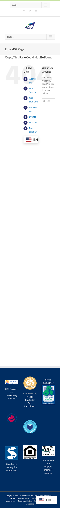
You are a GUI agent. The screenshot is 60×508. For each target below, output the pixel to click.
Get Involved (33, 100)
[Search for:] (48, 101)
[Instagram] (36, 11)
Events (32, 117)
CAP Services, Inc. (30, 395)
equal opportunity (32, 498)
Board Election (33, 130)
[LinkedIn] (30, 11)
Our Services (33, 90)
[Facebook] (24, 11)
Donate (32, 123)
